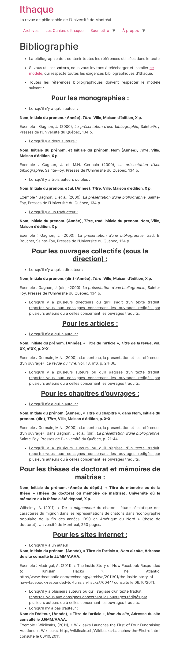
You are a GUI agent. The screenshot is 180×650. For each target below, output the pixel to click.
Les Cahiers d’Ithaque (64, 30)
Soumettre (99, 30)
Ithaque (37, 9)
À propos (130, 30)
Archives (30, 30)
